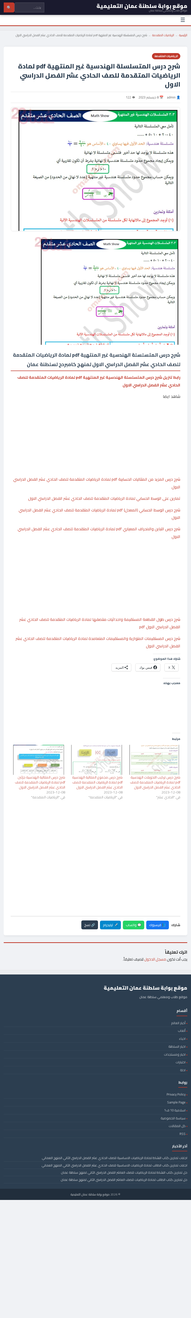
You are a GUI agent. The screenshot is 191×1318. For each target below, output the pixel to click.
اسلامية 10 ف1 (175, 1110)
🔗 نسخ (89, 925)
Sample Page (176, 1102)
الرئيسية (183, 35)
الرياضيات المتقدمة (163, 35)
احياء (182, 1038)
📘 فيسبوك (157, 925)
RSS (183, 1134)
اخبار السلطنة (177, 1046)
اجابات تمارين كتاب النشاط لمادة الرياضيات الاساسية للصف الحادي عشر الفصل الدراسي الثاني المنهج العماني (114, 1158)
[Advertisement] (95, 422)
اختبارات (181, 1062)
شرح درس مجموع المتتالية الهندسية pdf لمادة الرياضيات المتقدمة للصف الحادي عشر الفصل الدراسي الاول (97, 782)
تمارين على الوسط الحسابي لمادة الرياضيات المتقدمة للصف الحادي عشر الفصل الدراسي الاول (104, 498)
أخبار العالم (178, 1023)
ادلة (183, 1070)
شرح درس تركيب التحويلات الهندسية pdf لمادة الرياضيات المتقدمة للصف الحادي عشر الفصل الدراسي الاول (155, 782)
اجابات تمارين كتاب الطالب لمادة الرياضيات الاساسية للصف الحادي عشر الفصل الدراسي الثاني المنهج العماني (114, 1165)
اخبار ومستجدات (175, 1054)
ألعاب (182, 1031)
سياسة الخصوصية (173, 1118)
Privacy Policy (176, 1094)
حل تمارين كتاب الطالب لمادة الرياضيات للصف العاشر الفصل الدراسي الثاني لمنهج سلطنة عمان (124, 1180)
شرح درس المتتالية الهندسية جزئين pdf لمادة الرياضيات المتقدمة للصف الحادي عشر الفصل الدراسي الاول (40, 782)
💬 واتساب (133, 925)
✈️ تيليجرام (110, 925)
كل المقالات (177, 1126)
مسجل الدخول (155, 959)
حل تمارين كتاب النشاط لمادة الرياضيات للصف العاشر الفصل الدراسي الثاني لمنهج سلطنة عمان (124, 1172)
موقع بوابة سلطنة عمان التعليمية (90, 1194)
